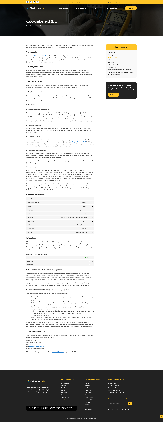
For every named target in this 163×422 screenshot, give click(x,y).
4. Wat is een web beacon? (115, 60)
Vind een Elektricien (63, 8)
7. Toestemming (112, 67)
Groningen (88, 392)
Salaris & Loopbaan (113, 385)
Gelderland (88, 390)
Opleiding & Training (114, 390)
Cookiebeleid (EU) (66, 400)
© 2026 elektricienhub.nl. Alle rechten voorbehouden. (81, 418)
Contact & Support (112, 8)
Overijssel (87, 402)
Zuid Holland (88, 409)
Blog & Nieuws (112, 383)
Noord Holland (89, 400)
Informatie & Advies (80, 8)
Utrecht (87, 404)
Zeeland (87, 407)
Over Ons (94, 8)
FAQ (102, 8)
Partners (63, 385)
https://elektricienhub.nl (41, 56)
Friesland (87, 388)
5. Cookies (111, 62)
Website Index (65, 397)
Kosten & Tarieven (113, 388)
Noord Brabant (89, 397)
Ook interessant (65, 383)
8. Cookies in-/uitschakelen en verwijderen (119, 69)
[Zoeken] (130, 403)
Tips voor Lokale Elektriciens (116, 392)
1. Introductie (111, 52)
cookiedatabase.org (58, 352)
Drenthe (87, 383)
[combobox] (118, 403)
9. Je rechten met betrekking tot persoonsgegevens (121, 72)
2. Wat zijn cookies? (113, 55)
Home (28, 26)
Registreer (64, 392)
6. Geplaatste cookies (113, 64)
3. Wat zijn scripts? (113, 57)
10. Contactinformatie (114, 74)
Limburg (87, 395)
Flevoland (87, 385)
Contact (63, 390)
